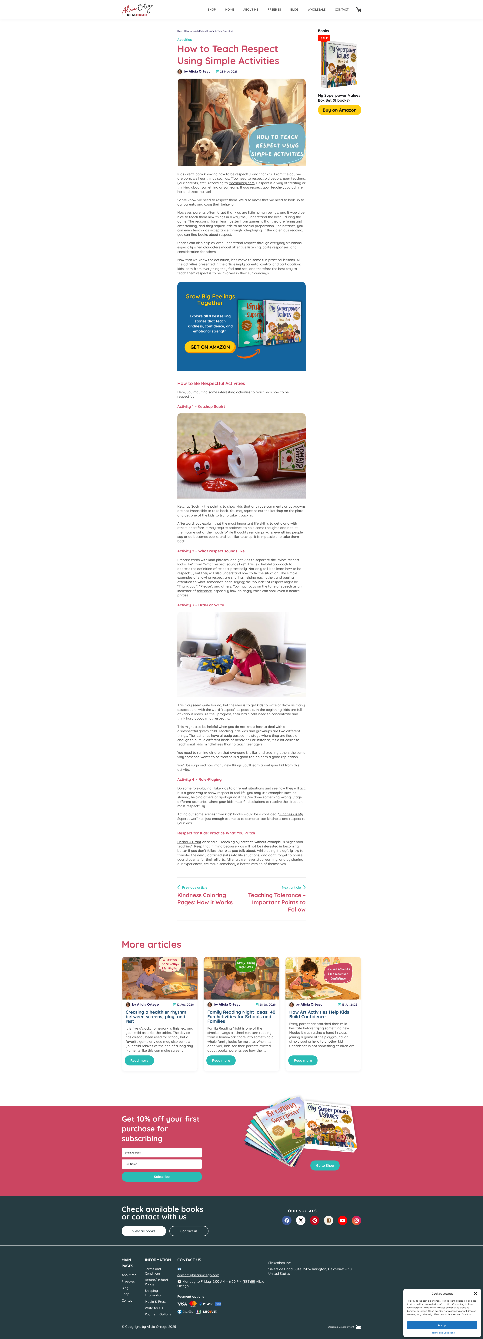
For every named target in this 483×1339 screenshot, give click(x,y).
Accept (442, 1325)
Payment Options (158, 1314)
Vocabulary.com (242, 183)
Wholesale (316, 9)
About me (250, 9)
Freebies (274, 9)
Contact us (189, 1231)
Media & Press (155, 1301)
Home (229, 9)
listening (254, 247)
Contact (342, 9)
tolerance (204, 591)
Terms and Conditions (443, 1332)
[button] (475, 1293)
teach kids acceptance (210, 230)
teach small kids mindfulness (200, 744)
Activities (184, 39)
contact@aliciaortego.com (198, 1275)
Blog (294, 9)
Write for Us (154, 1308)
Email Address (133, 1152)
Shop (212, 9)
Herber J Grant (189, 842)
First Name (131, 1163)
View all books (143, 1231)
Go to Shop (325, 1165)
